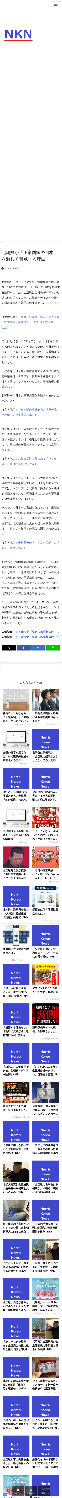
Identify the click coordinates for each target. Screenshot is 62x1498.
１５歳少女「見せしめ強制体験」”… (37, 632)
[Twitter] (9, 647)
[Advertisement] (31, 80)
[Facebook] (24, 647)
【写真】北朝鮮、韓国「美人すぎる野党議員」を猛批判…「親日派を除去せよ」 (30, 322)
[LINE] (53, 647)
